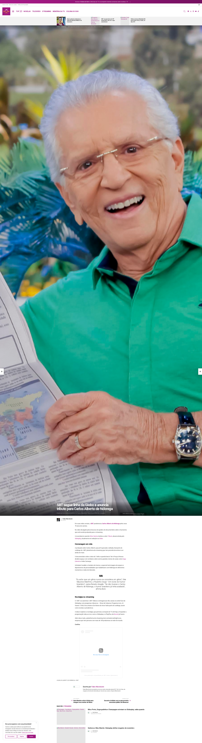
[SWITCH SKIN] (199, 4)
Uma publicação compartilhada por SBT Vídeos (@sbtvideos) (101, 675)
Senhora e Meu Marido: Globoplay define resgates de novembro (111, 728)
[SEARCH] (184, 11)
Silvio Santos (94, 536)
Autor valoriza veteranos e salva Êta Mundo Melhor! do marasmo (74, 20)
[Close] (36, 723)
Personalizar (11, 736)
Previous (57, 21)
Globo (101, 538)
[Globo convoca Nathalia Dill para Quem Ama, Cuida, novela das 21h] (124, 21)
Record (116, 614)
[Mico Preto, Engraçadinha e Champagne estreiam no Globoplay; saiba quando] (71, 717)
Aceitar (31, 736)
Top (19, 11)
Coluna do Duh (72, 11)
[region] (20, 730)
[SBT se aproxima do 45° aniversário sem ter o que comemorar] (95, 21)
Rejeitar (22, 736)
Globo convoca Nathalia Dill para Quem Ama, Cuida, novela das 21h (139, 20)
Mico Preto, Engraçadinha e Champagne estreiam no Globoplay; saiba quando (116, 709)
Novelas (27, 11)
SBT (92, 523)
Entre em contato (13, 4)
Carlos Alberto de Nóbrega (111, 523)
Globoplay (78, 538)
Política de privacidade (27, 732)
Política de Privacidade (23, 4)
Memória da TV (59, 11)
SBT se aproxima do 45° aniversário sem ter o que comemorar (108, 20)
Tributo (110, 536)
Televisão (36, 11)
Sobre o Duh (5, 4)
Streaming (46, 11)
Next (144, 21)
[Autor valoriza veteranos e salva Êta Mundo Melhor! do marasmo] (61, 21)
